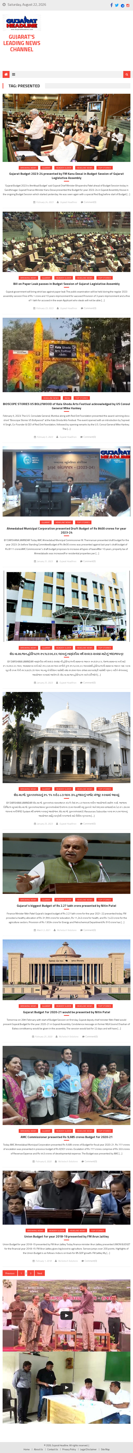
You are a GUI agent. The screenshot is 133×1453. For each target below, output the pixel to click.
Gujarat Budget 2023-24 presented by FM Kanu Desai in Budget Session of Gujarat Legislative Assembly (66, 176)
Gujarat (46, 167)
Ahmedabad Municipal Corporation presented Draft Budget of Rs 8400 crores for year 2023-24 (66, 530)
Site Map (105, 1449)
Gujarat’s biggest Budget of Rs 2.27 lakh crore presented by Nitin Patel (66, 906)
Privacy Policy (69, 1449)
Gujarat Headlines (68, 202)
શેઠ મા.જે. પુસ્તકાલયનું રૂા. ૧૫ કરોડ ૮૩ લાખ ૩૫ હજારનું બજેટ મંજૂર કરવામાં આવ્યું (66, 795)
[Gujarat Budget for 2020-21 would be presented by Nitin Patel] (66, 969)
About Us (38, 1449)
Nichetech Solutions (66, 930)
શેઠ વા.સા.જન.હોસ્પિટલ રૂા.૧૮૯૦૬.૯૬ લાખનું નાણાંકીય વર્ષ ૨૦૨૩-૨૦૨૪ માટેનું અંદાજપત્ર (66, 654)
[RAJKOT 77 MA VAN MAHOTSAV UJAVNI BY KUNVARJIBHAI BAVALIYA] (66, 1315)
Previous (10, 1273)
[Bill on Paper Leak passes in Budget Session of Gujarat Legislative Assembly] (66, 242)
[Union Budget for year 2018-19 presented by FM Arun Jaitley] (66, 1198)
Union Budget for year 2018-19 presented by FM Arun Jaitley (66, 1236)
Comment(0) (90, 202)
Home (27, 1449)
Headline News (84, 167)
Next (39, 1273)
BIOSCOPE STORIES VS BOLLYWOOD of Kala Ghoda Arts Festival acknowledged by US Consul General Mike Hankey (66, 406)
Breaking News (28, 167)
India (67, 398)
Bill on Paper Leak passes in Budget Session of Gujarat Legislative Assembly (66, 284)
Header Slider (63, 167)
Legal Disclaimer (88, 1449)
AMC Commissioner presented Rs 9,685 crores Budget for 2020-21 (67, 1137)
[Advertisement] (87, 41)
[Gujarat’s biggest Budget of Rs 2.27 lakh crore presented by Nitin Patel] (66, 863)
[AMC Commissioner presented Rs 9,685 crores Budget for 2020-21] (66, 1085)
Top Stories (104, 167)
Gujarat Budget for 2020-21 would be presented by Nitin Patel (66, 1012)
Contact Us (52, 1449)
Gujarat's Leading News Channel (21, 43)
